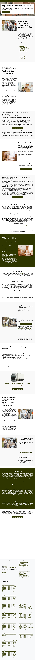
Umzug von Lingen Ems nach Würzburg (9, 646)
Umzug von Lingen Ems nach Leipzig (8, 607)
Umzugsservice (16, 16)
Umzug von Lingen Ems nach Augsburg (9, 619)
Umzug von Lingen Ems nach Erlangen (9, 658)
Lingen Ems (23, 56)
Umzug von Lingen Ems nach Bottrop (8, 652)
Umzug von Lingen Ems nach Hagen (25, 622)
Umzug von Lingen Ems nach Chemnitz (25, 608)
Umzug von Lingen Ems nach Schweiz (8, 599)
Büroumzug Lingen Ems (23, 563)
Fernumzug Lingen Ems (23, 564)
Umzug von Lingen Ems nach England (8, 588)
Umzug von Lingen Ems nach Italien (8, 591)
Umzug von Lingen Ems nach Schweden (9, 586)
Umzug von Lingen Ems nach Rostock (25, 619)
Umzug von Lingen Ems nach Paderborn (9, 641)
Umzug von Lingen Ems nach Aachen (25, 606)
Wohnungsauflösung (23, 47)
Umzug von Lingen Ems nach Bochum (8, 626)
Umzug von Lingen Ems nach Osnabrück (26, 630)
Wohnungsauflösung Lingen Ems (24, 571)
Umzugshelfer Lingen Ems (23, 575)
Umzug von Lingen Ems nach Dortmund (9, 622)
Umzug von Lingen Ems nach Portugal (9, 597)
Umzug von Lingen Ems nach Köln (8, 624)
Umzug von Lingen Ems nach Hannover (9, 620)
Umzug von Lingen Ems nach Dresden (8, 610)
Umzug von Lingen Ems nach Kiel (24, 607)
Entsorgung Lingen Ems (23, 572)
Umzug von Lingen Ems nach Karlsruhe (9, 631)
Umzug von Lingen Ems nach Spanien (8, 598)
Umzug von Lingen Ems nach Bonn (8, 605)
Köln (23, 163)
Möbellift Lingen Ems (22, 578)
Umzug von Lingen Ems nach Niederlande (9, 592)
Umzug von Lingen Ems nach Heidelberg (26, 635)
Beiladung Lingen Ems (22, 577)
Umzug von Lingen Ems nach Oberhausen (26, 618)
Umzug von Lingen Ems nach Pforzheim (9, 650)
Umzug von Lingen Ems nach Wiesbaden (9, 633)
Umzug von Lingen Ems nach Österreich (9, 595)
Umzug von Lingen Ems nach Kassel (25, 620)
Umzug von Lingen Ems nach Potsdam (9, 612)
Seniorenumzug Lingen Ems (23, 570)
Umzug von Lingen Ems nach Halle (25, 609)
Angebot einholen (6, 12)
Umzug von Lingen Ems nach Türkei (8, 587)
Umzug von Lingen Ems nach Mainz (25, 615)
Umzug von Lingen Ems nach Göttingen (9, 653)
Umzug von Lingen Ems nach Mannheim (9, 630)
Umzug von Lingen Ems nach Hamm (25, 624)
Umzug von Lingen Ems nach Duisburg (9, 625)
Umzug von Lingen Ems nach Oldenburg (26, 629)
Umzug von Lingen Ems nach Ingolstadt (9, 642)
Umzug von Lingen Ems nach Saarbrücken (26, 623)
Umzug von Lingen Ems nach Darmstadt (26, 634)
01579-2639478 (5, 566)
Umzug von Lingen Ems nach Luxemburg (9, 582)
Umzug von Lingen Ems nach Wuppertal (9, 627)
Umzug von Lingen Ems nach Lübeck (25, 616)
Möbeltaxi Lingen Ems (22, 574)
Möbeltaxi (23, 49)
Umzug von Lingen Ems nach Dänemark (9, 596)
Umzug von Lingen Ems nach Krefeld (25, 614)
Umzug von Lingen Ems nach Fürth (8, 645)
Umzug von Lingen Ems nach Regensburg (9, 640)
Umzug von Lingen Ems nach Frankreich (9, 593)
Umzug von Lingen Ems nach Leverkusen (26, 631)
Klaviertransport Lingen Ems (24, 567)
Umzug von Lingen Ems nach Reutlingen (9, 654)
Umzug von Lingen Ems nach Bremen (8, 608)
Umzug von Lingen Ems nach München (9, 617)
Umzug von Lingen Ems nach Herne (25, 636)
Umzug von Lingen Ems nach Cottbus (8, 609)
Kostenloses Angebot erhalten (17, 128)
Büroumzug (22, 50)
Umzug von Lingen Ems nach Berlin (8, 604)
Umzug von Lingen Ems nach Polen (8, 585)
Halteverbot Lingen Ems (23, 566)
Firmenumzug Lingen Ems (23, 565)
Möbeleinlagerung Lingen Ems (24, 568)
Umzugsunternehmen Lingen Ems (9, 1)
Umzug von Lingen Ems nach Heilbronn (9, 647)
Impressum (4, 572)
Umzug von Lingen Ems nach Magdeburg (26, 610)
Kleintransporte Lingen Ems (23, 573)
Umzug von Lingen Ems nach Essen (8, 606)
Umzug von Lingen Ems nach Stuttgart (9, 613)
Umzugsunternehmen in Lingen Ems (8, 76)
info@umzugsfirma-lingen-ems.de (10, 567)
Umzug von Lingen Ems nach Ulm (8, 648)
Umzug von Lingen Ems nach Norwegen (9, 584)
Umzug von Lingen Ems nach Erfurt (25, 617)
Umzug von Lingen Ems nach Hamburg (9, 614)
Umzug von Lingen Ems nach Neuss (25, 637)
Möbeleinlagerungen (23, 51)
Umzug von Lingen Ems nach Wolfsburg (9, 651)
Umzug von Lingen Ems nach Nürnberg (9, 618)
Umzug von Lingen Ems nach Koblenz (8, 657)
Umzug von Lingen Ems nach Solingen (25, 633)
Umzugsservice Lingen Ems (23, 562)
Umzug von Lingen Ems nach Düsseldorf (9, 623)
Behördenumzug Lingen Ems (24, 576)
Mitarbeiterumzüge (21, 328)
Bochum (21, 273)
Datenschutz (4, 573)
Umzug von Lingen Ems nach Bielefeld (8, 628)
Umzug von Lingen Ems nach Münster (8, 629)
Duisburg (26, 225)
